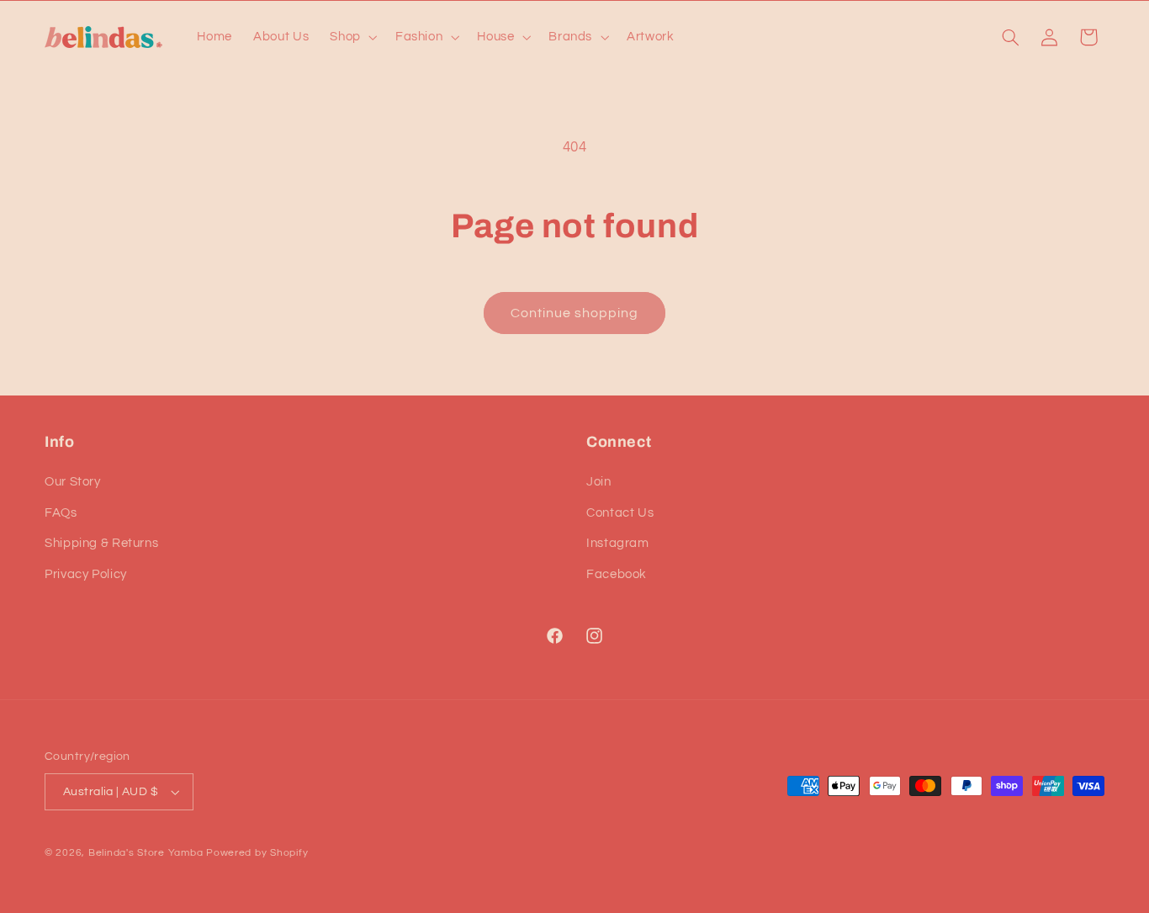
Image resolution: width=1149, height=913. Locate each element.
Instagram (617, 543)
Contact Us (620, 513)
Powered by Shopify (257, 852)
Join (599, 481)
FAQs (61, 513)
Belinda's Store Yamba (145, 852)
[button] (352, 37)
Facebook (616, 574)
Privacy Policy (86, 574)
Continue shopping (575, 313)
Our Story (73, 481)
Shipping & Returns (101, 543)
